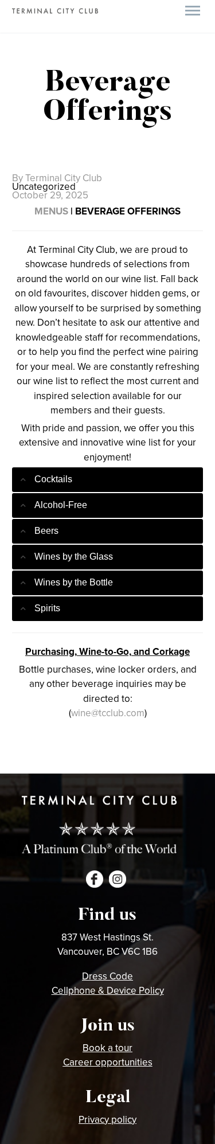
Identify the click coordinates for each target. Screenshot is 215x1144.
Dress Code (107, 976)
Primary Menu (192, 10)
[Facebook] (19, 759)
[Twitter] (36, 759)
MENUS (51, 211)
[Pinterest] (71, 759)
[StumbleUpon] (122, 759)
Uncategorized (44, 186)
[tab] (107, 479)
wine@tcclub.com (107, 713)
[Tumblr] (88, 759)
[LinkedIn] (105, 759)
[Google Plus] (53, 759)
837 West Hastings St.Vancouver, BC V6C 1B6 (107, 944)
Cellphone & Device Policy (108, 990)
